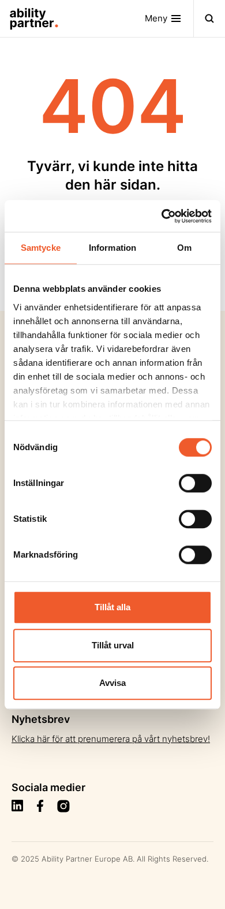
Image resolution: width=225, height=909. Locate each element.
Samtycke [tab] (41, 248)
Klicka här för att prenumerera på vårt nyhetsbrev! (111, 738)
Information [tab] (112, 248)
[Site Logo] (29, 18)
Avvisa (112, 683)
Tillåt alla (112, 607)
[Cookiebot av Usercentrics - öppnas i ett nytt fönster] (162, 216)
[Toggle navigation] (209, 18)
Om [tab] (184, 248)
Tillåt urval (113, 645)
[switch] (195, 483)
